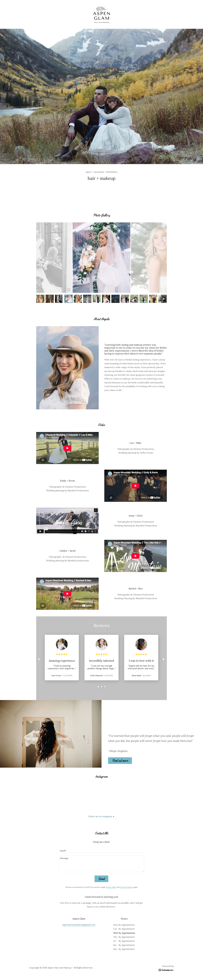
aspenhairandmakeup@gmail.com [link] (78, 924)
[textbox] (101, 849)
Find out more (120, 760)
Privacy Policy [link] (111, 887)
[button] (101, 816)
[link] (101, 14)
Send (101, 879)
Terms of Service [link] (126, 887)
